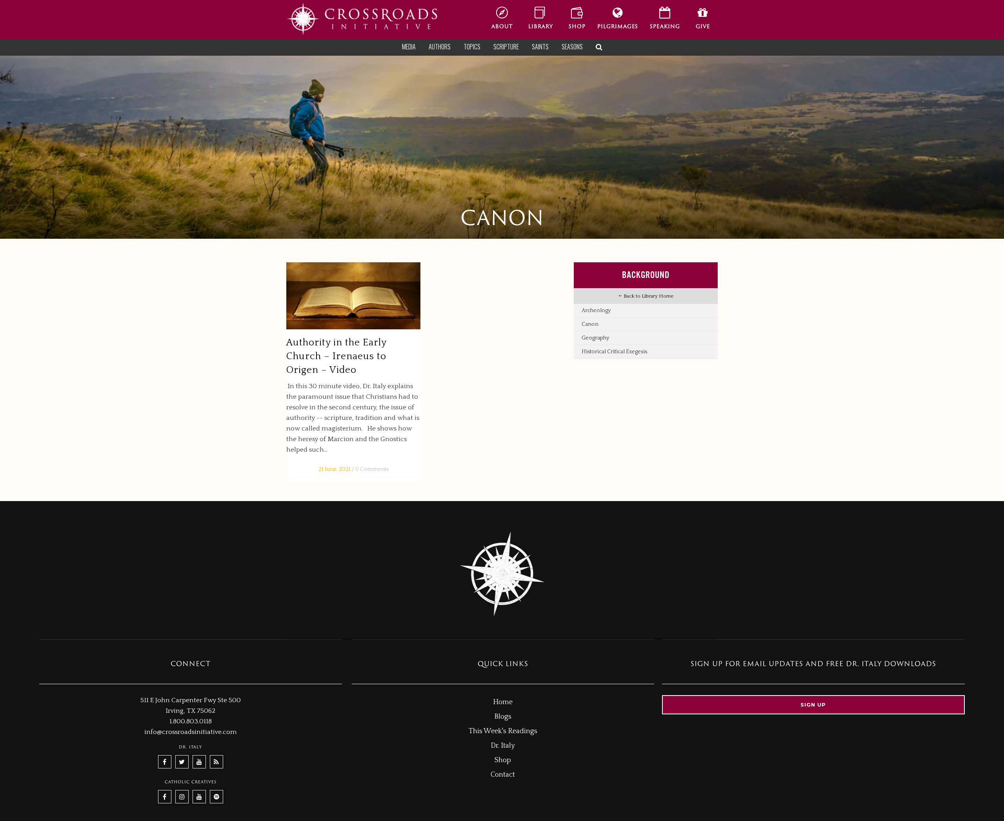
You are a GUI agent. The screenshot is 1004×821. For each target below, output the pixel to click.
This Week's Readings (503, 731)
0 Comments (372, 469)
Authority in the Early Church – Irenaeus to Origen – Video (336, 356)
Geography (595, 338)
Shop (503, 760)
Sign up (813, 704)
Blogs (502, 717)
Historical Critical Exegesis (614, 352)
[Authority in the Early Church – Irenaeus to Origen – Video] (353, 295)
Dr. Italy (503, 746)
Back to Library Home (647, 296)
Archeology (596, 310)
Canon (590, 324)
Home (503, 702)
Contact (503, 775)
